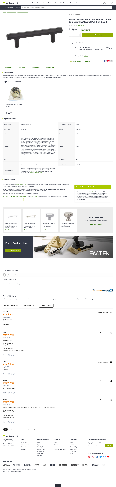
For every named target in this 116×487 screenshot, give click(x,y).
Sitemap (19, 471)
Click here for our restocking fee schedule (14, 196)
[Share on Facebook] (105, 61)
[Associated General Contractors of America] (85, 465)
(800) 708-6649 (15, 7)
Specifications (8, 67)
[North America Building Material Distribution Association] (74, 465)
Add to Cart (98, 35)
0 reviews (81, 25)
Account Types (74, 447)
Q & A (71, 455)
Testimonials (57, 447)
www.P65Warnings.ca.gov (36, 172)
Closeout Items (25, 447)
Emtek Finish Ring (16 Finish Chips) (14, 105)
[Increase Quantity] (79, 35)
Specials (23, 449)
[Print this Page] (111, 61)
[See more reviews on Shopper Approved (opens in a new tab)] (14, 355)
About (55, 442)
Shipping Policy (41, 447)
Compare (87, 61)
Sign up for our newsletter (95, 443)
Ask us (86, 56)
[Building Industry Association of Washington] (95, 465)
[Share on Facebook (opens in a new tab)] (9, 355)
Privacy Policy (6, 471)
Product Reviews (50, 67)
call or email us (35, 196)
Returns (39, 455)
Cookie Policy (13, 471)
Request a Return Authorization (13, 200)
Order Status (40, 453)
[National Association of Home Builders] (103, 465)
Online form (92, 192)
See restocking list (21, 185)
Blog (71, 442)
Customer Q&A (35, 67)
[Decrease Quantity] (70, 35)
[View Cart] (111, 3)
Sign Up (106, 3)
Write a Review (46, 306)
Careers (56, 445)
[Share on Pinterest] (108, 61)
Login (101, 3)
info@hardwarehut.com (9, 441)
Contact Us (40, 451)
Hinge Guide (73, 451)
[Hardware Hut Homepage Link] (10, 2)
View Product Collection (96, 224)
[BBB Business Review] (63, 465)
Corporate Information (60, 449)
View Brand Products (13, 250)
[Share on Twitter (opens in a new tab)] (11, 355)
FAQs (71, 453)
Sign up (109, 445)
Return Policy (22, 67)
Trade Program (74, 449)
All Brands (23, 442)
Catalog (72, 445)
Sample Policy (41, 449)
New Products (25, 445)
